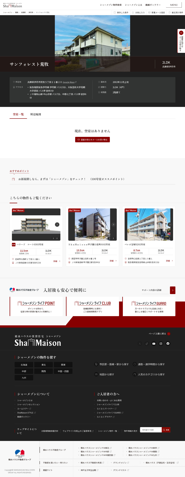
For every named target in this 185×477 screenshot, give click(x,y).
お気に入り (140, 12)
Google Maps (68, 82)
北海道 (24, 364)
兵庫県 (23, 12)
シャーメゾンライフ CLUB (108, 404)
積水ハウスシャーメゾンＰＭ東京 (143, 448)
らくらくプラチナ (104, 416)
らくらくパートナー (105, 408)
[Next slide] (57, 224)
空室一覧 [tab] (18, 114)
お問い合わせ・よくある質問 (109, 400)
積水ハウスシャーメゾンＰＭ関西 (143, 451)
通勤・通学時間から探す (151, 364)
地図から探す (107, 374)
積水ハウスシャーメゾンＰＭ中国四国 (97, 455)
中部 (24, 371)
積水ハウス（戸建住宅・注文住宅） (161, 462)
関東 (63, 364)
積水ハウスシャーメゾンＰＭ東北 (95, 448)
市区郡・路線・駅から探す (114, 364)
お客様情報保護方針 (49, 431)
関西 (16, 12)
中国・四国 (63, 371)
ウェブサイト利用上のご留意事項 (77, 431)
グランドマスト (119, 470)
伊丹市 (31, 12)
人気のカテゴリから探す (151, 374)
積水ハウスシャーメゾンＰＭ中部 (95, 451)
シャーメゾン (7, 12)
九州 (24, 377)
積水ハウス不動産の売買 (91, 462)
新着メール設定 (158, 12)
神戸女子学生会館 (88, 470)
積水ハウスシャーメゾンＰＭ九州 (143, 455)
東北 (43, 364)
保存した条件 (122, 12)
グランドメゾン (119, 462)
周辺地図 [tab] (35, 114)
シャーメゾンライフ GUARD (109, 412)
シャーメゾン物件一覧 (107, 431)
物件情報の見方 (130, 431)
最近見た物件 (177, 12)
